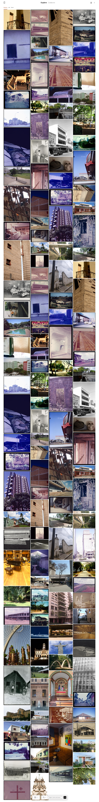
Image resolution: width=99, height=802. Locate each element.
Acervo (5, 7)
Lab (9, 7)
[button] (91, 2)
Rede (12, 7)
